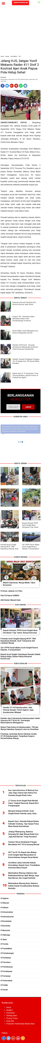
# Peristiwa (5, 962)
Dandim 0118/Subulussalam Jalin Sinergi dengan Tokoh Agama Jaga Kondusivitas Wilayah (18, 709)
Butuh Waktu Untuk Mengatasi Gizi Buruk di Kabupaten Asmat (25, 332)
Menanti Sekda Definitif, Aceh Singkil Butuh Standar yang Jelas (22, 812)
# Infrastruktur (7, 912)
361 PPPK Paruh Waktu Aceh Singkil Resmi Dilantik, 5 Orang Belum (30, 547)
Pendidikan (13, 56)
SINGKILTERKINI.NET (9, 122)
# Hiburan (5, 903)
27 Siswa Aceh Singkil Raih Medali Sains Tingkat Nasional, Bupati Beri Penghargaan (23, 803)
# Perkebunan (7, 967)
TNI (19, 56)
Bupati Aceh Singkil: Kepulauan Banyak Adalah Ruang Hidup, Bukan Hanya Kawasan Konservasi (20, 656)
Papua (7, 56)
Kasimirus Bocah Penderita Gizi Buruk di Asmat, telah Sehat (24, 303)
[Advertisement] (20, 32)
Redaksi (9, 1010)
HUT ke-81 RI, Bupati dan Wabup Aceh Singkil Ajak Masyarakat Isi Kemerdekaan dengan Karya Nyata (23, 854)
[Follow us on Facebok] (4, 1038)
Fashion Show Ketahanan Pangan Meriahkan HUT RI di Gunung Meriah (23, 843)
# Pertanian (6, 976)
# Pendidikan (6, 948)
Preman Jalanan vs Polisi (11, 591)
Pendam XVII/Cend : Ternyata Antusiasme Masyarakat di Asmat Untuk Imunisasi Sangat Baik (25, 347)
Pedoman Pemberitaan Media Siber (20, 1024)
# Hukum (4, 907)
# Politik (4, 985)
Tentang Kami (11, 1015)
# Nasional (5, 930)
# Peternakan (6, 980)
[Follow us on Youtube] (18, 1038)
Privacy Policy (12, 1018)
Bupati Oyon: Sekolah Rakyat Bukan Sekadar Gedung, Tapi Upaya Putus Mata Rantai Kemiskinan (23, 823)
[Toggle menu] (3, 3)
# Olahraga (5, 935)
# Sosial (4, 989)
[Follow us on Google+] (13, 1038)
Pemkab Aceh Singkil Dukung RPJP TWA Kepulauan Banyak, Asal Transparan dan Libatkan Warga (9, 549)
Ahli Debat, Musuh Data (10, 600)
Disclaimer (10, 1013)
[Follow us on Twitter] (8, 1038)
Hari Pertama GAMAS (10, 595)
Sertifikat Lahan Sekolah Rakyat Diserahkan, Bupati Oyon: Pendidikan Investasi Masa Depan (24, 865)
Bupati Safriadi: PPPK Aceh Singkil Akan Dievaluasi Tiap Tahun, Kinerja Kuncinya (30, 526)
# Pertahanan (6, 971)
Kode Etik (10, 1021)
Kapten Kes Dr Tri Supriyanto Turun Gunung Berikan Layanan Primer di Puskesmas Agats (25, 375)
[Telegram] (25, 86)
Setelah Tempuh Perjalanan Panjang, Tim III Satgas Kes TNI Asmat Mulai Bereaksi (26, 361)
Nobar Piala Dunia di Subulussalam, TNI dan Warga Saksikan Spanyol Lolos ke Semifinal (19, 728)
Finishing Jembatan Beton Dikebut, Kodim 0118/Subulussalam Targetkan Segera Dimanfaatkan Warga (19, 736)
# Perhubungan (7, 953)
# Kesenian (5, 926)
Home (2, 56)
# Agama (4, 898)
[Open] (39, 2)
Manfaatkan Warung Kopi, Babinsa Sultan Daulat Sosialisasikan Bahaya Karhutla (23, 885)
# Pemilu (4, 944)
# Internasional (7, 916)
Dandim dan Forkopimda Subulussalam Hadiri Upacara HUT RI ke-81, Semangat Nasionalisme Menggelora (20, 720)
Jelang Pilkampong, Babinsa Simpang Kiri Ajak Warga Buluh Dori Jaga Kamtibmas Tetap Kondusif (23, 834)
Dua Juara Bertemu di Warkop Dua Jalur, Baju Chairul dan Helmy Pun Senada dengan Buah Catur (23, 792)
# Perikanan (6, 958)
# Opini (4, 939)
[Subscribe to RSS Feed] (23, 1038)
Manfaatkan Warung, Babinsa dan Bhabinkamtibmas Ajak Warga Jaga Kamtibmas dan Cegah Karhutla (23, 875)
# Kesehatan (6, 921)
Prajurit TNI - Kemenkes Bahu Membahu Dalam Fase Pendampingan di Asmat (24, 319)
